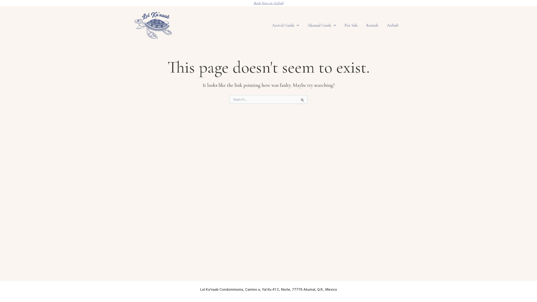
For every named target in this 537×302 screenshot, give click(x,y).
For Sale (351, 25)
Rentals (372, 25)
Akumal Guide (319, 25)
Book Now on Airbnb (269, 3)
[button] (333, 25)
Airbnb (393, 25)
